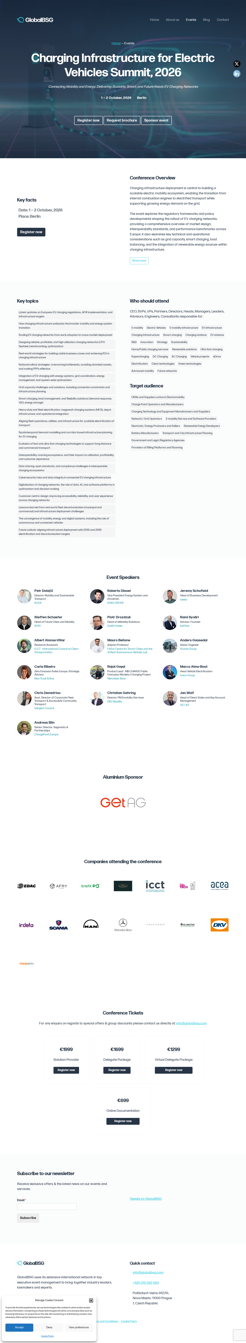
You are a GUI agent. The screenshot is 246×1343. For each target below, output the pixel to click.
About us (172, 20)
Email (21, 1200)
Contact (223, 20)
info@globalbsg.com (191, 1023)
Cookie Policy (47, 1336)
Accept (19, 1327)
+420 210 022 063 (146, 1283)
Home (154, 20)
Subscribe (28, 1218)
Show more (139, 260)
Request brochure (122, 120)
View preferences (79, 1327)
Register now (88, 120)
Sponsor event (156, 120)
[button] (91, 1300)
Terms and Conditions (105, 1321)
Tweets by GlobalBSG (146, 1199)
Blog (206, 20)
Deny (49, 1327)
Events (191, 20)
